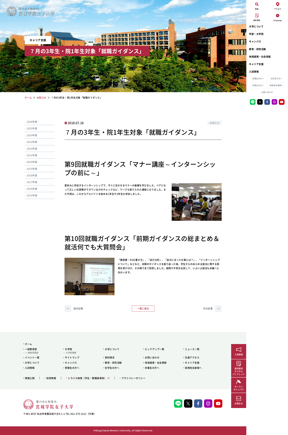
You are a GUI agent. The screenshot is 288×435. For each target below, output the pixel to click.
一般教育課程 (32, 352)
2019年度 (32, 168)
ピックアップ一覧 (154, 349)
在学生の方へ (276, 78)
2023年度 (32, 141)
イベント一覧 (32, 357)
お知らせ (214, 122)
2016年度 (32, 188)
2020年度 (32, 161)
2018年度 (32, 175)
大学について (256, 26)
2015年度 (32, 195)
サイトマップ (72, 357)
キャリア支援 (256, 64)
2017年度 (32, 182)
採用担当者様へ (276, 85)
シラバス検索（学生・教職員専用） (87, 378)
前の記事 (75, 308)
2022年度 (32, 148)
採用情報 (51, 378)
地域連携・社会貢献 (260, 56)
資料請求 (109, 357)
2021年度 (32, 155)
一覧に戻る (143, 308)
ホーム (28, 344)
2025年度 (32, 128)
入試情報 (254, 71)
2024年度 (32, 135)
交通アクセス (192, 357)
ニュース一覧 (192, 349)
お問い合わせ (267, 92)
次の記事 (211, 308)
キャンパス (255, 41)
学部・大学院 (256, 33)
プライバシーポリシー (133, 378)
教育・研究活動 (257, 49)
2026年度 (32, 121)
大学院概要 (71, 352)
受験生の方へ (258, 78)
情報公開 (29, 378)
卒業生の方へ (258, 85)
